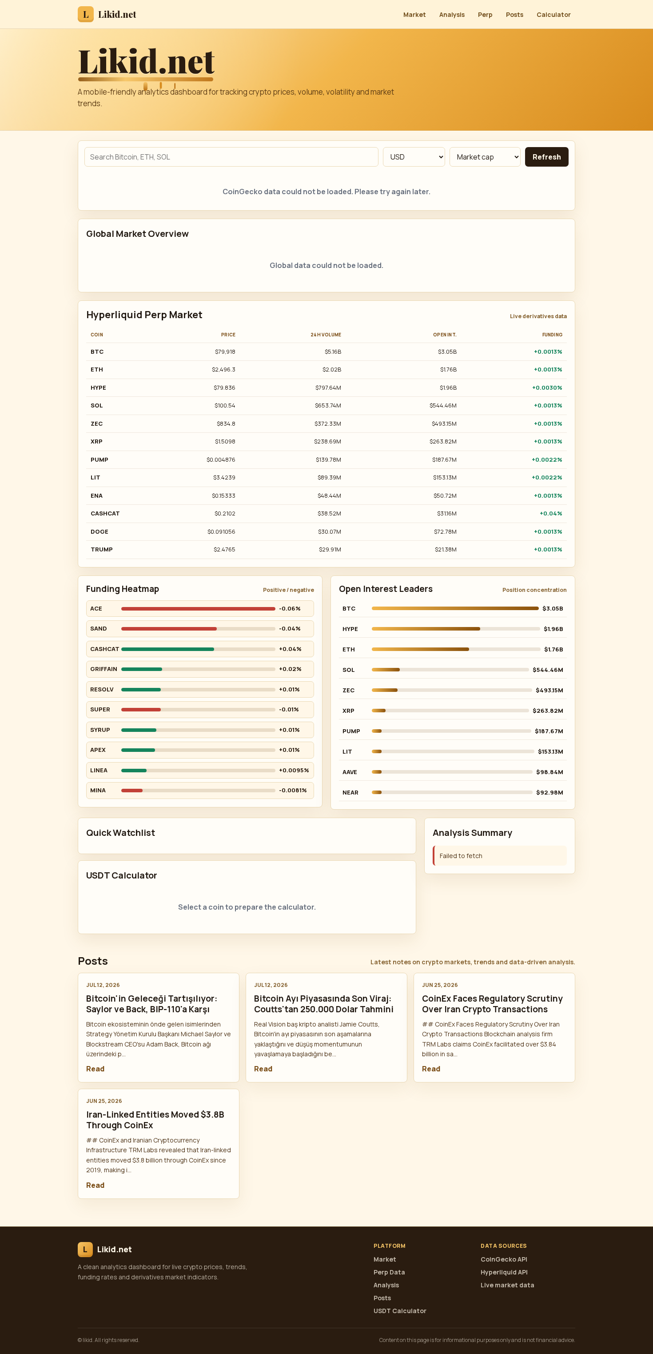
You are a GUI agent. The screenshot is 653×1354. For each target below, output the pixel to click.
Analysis (452, 14)
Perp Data (389, 1272)
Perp (485, 14)
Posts (514, 14)
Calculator (554, 14)
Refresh (547, 157)
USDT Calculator (400, 1310)
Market (414, 14)
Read (95, 1069)
